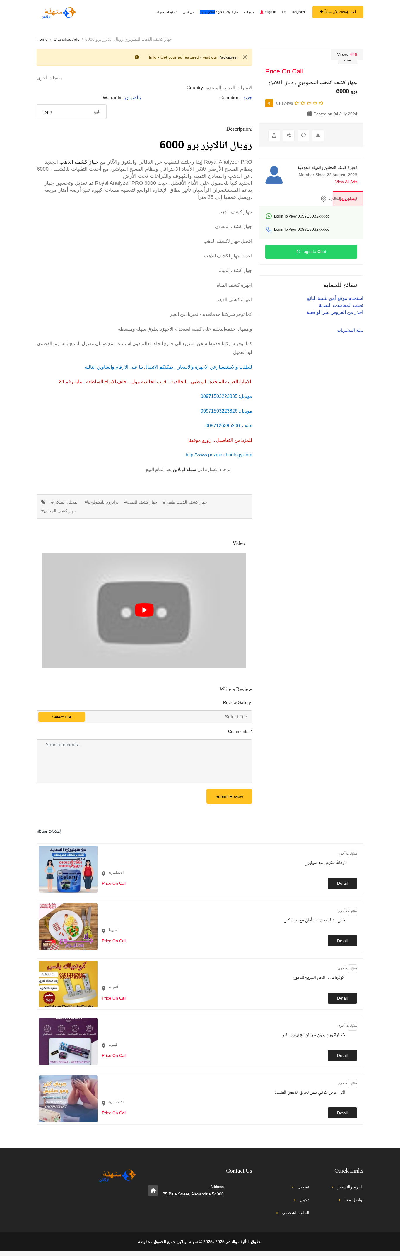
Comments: (240, 731)
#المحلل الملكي (65, 502)
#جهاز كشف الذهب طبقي (185, 502)
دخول (304, 1199)
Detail (342, 883)
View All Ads (346, 181)
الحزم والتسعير (350, 1187)
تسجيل (303, 1187)
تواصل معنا (353, 1199)
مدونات (249, 12)
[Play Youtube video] (144, 610)
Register (298, 12)
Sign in (270, 12)
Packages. (228, 57)
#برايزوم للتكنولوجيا (102, 502)
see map (348, 199)
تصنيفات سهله (166, 12)
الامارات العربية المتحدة (229, 87)
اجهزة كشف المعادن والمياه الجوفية (327, 168)
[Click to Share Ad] (289, 135)
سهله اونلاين (184, 469)
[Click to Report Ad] (318, 135)
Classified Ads (66, 39)
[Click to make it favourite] (303, 135)
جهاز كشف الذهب (79, 162)
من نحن (188, 12)
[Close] (245, 57)
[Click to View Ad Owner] (274, 135)
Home (42, 39)
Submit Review (229, 796)
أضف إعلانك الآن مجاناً (340, 12)
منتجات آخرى (50, 77)
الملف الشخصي (295, 1212)
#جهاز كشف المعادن (58, 511)
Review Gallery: (237, 702)
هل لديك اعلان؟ (219, 12)
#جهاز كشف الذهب (140, 502)
